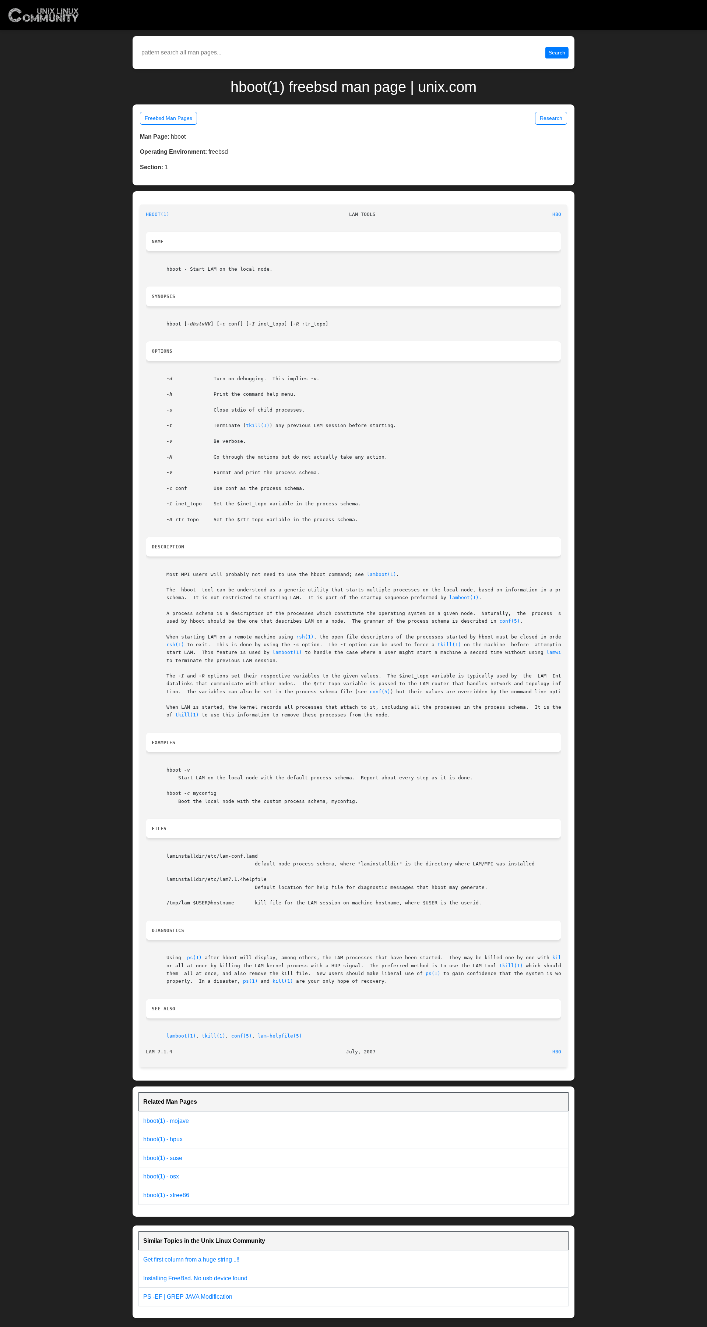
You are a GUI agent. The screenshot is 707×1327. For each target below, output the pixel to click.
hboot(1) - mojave (166, 1121)
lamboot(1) (381, 574)
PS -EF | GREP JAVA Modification (187, 1297)
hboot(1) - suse (162, 1158)
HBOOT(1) (157, 214)
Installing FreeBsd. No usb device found (195, 1278)
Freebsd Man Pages (168, 118)
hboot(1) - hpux (163, 1139)
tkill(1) (258, 425)
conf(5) (509, 621)
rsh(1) (305, 637)
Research (551, 118)
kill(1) (282, 981)
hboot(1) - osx (161, 1176)
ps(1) (194, 957)
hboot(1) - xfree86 (166, 1195)
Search (557, 53)
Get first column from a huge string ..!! (191, 1259)
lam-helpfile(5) (280, 1036)
